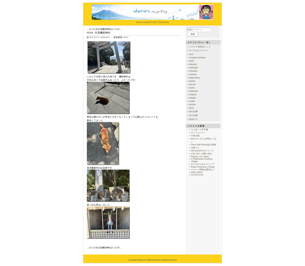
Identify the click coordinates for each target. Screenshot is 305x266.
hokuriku (193, 71)
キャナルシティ (198, 132)
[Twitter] (153, 22)
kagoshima (194, 77)
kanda (146, 22)
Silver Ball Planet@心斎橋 (203, 144)
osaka (192, 101)
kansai (192, 84)
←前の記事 (92, 29)
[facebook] (163, 22)
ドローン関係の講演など (202, 169)
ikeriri (139, 22)
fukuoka (193, 64)
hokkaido (193, 67)
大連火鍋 (195, 135)
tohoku (192, 104)
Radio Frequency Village (203, 167)
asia (191, 54)
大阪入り (195, 147)
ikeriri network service (166, 260)
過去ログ (193, 119)
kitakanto (105, 37)
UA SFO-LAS (197, 175)
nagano (193, 94)
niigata (192, 98)
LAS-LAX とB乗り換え (201, 153)
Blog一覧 (203, 42)
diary (191, 61)
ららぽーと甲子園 (199, 129)
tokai (191, 108)
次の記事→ (116, 29)
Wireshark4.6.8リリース (202, 150)
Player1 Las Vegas (200, 156)
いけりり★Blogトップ (200, 46)
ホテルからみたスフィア (202, 164)
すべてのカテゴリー (198, 50)
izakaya (193, 74)
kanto (192, 88)
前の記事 (193, 111)
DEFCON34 (196, 172)
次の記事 (193, 115)
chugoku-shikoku (197, 57)
